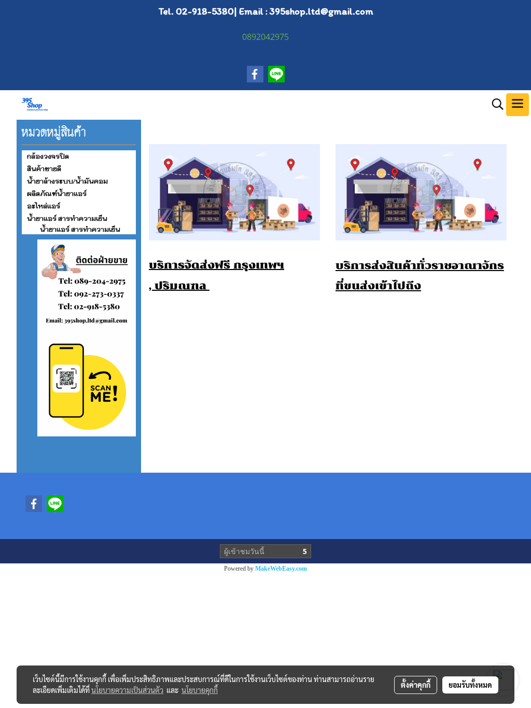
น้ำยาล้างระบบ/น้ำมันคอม (67, 181)
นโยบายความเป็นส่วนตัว (127, 690)
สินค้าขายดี (44, 169)
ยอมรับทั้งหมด (470, 684)
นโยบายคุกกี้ (199, 690)
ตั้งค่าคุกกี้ (415, 684)
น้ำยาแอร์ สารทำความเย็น (67, 219)
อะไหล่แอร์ (43, 206)
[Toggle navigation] (517, 104)
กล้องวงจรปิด (48, 156)
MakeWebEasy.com (281, 568)
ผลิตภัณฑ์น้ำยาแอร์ (57, 194)
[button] (494, 104)
